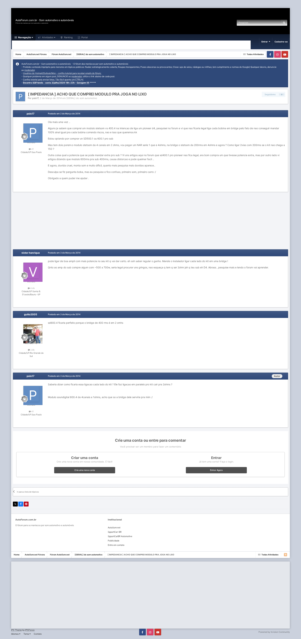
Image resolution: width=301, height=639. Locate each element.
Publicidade (113, 540)
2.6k (32, 349)
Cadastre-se (281, 41)
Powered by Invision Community (274, 632)
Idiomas (15, 634)
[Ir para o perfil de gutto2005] (31, 332)
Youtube (284, 54)
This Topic (271, 22)
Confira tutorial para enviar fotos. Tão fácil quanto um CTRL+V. (53, 79)
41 (32, 149)
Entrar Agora (216, 470)
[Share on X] (15, 504)
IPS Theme (16, 630)
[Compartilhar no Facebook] (20, 504)
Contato (38, 634)
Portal (84, 37)
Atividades (47, 37)
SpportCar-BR (115, 532)
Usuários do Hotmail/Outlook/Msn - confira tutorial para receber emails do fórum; (62, 73)
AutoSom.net (114, 527)
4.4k (32, 288)
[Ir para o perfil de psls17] (20, 96)
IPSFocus (29, 630)
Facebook (270, 54)
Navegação (24, 37)
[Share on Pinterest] (26, 504)
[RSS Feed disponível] (285, 554)
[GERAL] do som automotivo (81, 98)
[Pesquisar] (284, 23)
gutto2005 (30, 314)
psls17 (35, 98)
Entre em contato (116, 545)
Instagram (277, 54)
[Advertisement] (63, 4)
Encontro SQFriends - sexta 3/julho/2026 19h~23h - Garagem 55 (56, 82)
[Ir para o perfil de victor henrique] (31, 270)
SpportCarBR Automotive (120, 536)
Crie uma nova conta (84, 470)
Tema (26, 634)
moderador (29, 70)
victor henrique (30, 252)
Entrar (265, 41)
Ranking (68, 37)
